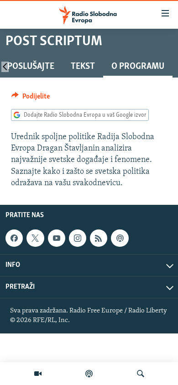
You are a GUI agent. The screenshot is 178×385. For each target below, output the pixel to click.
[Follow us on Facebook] (14, 238)
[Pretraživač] (140, 373)
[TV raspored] (119, 238)
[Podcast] (89, 373)
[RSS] (98, 238)
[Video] (38, 373)
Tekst (83, 66)
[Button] (30, 98)
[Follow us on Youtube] (56, 238)
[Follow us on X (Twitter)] (35, 238)
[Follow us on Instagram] (77, 238)
